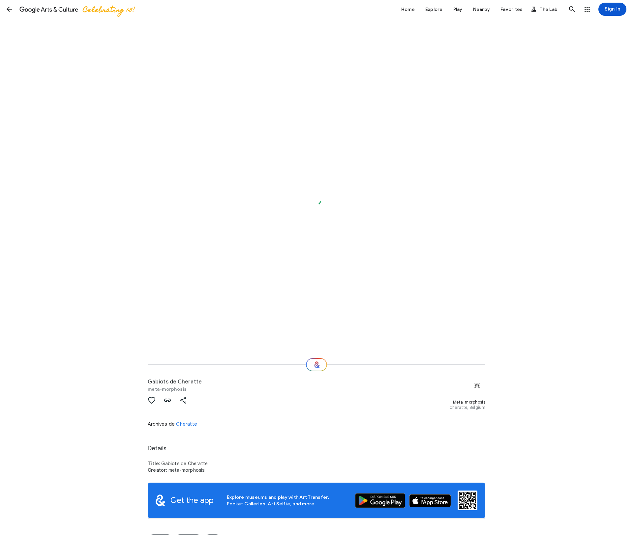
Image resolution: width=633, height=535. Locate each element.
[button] (9, 9)
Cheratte (186, 424)
